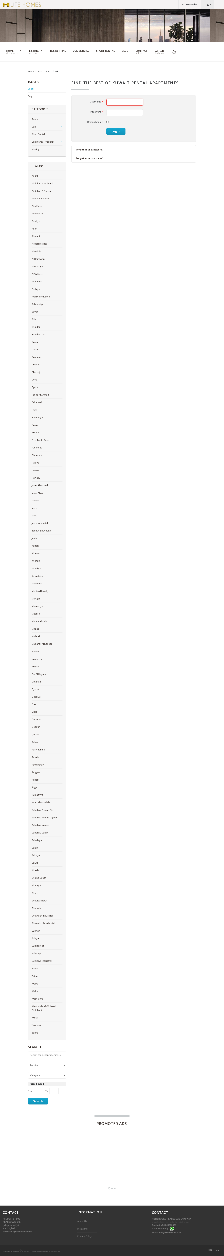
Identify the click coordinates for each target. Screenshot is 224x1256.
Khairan (36, 553)
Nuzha (35, 666)
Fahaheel (37, 402)
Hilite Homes (214, 1250)
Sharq (35, 893)
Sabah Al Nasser (40, 825)
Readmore (57, 1171)
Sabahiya (37, 840)
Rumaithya (37, 794)
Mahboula (37, 583)
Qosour (36, 726)
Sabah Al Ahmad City (43, 810)
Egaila (35, 387)
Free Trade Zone (40, 440)
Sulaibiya (36, 953)
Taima (35, 976)
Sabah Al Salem (40, 832)
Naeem (35, 651)
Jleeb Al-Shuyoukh (41, 530)
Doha (34, 379)
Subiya (35, 938)
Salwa (35, 862)
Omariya (36, 681)
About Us (82, 1221)
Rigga (34, 787)
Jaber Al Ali (37, 493)
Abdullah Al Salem (41, 191)
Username (96, 101)
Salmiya (36, 855)
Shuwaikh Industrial (42, 915)
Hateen (36, 470)
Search (38, 1101)
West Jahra (37, 998)
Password (96, 111)
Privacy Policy (84, 1236)
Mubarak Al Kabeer (42, 643)
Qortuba (36, 719)
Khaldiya (36, 568)
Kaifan (35, 545)
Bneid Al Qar (38, 334)
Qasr (34, 704)
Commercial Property (43, 141)
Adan (34, 228)
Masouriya (37, 606)
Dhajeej (36, 372)
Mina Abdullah (39, 621)
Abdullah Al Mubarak (43, 183)
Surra (35, 968)
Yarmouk (36, 1025)
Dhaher (36, 364)
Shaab (35, 870)
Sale (34, 126)
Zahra (35, 1032)
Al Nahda (36, 251)
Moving (35, 149)
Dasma (35, 349)
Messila (36, 613)
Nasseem (37, 659)
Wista (35, 1017)
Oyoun (35, 689)
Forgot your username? (90, 158)
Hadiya (35, 462)
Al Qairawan (38, 258)
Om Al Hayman (39, 674)
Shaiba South (39, 877)
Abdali (35, 175)
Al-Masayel (37, 266)
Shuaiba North (39, 900)
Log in (116, 131)
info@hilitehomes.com (20, 1231)
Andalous (37, 281)
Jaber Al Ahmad (40, 485)
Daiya (35, 342)
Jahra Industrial (40, 523)
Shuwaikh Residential (43, 923)
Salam (35, 847)
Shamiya (36, 885)
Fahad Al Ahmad (40, 394)
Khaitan (36, 560)
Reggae (36, 772)
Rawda (35, 757)
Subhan (36, 930)
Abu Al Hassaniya (41, 198)
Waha (35, 991)
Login (208, 4)
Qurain (35, 734)
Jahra (34, 508)
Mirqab (35, 628)
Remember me (95, 121)
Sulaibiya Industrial (42, 960)
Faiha (34, 409)
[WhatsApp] (172, 1228)
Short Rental (38, 134)
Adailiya (36, 221)
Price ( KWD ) (37, 1083)
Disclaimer (82, 1228)
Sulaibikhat (38, 945)
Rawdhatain (38, 764)
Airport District (39, 243)
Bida (34, 319)
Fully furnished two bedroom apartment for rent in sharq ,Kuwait (31, 1170)
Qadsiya (36, 696)
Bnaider (36, 326)
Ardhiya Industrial (41, 296)
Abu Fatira (37, 206)
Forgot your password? (89, 149)
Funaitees (37, 447)
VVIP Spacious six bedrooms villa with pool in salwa (98, 1172)
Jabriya (35, 500)
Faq (30, 96)
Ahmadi (36, 236)
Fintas (35, 425)
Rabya (35, 742)
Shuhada (36, 908)
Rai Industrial (39, 749)
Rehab (35, 779)
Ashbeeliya (38, 304)
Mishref (36, 636)
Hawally (36, 477)
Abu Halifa (37, 213)
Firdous (36, 432)
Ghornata (37, 455)
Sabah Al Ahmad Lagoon (45, 817)
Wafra (35, 983)
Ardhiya (36, 289)
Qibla (34, 711)
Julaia (34, 538)
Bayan (35, 311)
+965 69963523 (169, 1225)
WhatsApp (163, 1228)
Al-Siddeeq (37, 274)
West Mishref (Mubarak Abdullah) (44, 1008)
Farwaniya (37, 417)
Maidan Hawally (40, 591)
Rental (35, 119)
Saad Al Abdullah (41, 802)
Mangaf (36, 598)
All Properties (189, 4)
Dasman (36, 357)
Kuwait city (37, 576)
